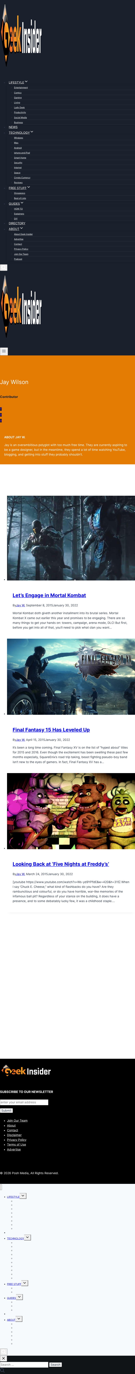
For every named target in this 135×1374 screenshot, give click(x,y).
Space (17, 172)
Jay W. (20, 605)
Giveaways (19, 193)
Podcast (18, 259)
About (11, 1125)
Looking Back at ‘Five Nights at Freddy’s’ (61, 864)
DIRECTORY (17, 223)
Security (18, 162)
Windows (18, 137)
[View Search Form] (3, 267)
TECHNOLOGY (15, 1238)
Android (18, 147)
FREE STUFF (14, 1284)
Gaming (18, 97)
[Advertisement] (67, 955)
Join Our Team (21, 254)
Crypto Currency (22, 177)
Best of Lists (20, 198)
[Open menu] (4, 351)
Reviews (18, 182)
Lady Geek (19, 107)
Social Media (20, 117)
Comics (17, 92)
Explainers (19, 213)
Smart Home (20, 157)
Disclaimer (14, 1135)
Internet (18, 167)
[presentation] (71, 539)
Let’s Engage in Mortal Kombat (49, 595)
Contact (18, 244)
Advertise (18, 239)
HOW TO (18, 208)
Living (17, 102)
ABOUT (11, 1319)
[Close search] (3, 1358)
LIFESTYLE (13, 1196)
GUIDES (11, 1297)
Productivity (20, 112)
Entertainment (21, 87)
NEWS (13, 127)
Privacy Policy (21, 249)
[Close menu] (1, 1187)
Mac (16, 142)
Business (18, 122)
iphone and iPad (22, 152)
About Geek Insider (23, 234)
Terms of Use (16, 1144)
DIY (16, 218)
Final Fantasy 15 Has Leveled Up (51, 730)
